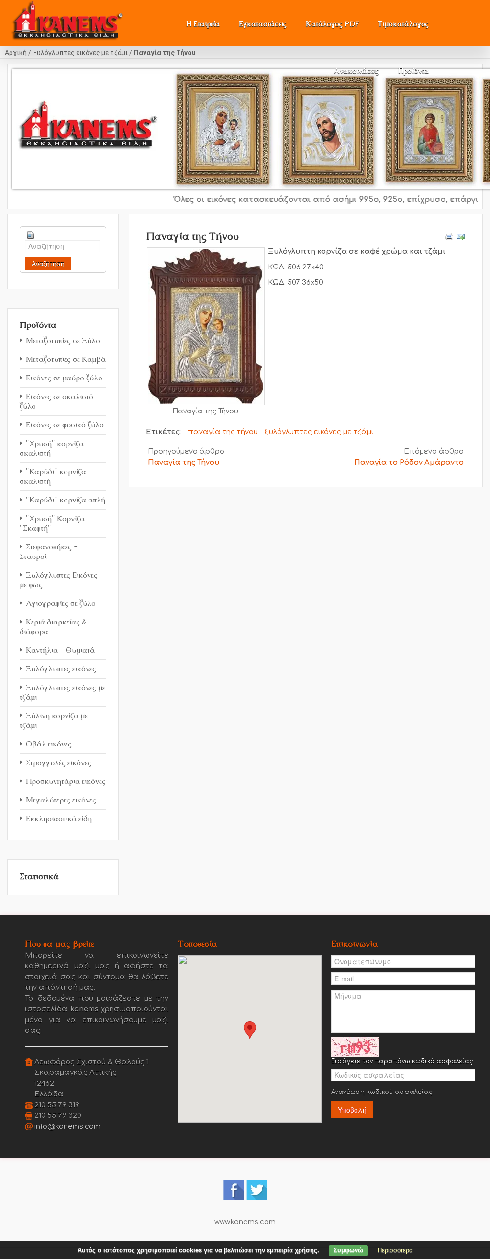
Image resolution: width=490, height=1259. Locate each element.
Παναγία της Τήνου (184, 462)
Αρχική (16, 52)
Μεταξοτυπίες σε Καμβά (66, 359)
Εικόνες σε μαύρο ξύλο (64, 378)
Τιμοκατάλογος (403, 23)
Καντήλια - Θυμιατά (60, 650)
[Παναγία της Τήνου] (206, 326)
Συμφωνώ (348, 1250)
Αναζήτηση (48, 263)
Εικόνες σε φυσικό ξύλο (65, 425)
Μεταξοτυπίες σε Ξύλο (63, 340)
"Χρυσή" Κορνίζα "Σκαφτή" (52, 523)
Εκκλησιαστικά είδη (59, 818)
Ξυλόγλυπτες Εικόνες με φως (59, 580)
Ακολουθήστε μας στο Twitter (256, 1190)
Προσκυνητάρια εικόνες (66, 781)
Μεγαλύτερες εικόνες (61, 800)
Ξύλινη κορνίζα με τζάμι (54, 720)
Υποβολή (352, 1109)
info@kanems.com (67, 1127)
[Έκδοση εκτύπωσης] (449, 236)
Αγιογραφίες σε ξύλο (61, 603)
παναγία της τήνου (223, 432)
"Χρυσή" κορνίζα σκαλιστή (52, 448)
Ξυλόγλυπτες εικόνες (61, 669)
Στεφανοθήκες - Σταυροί (49, 551)
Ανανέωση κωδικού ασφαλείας (382, 1092)
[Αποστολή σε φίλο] (461, 236)
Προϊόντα (413, 70)
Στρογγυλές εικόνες (58, 763)
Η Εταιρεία (203, 23)
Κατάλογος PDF (332, 23)
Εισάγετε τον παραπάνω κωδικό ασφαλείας (402, 1061)
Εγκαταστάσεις (263, 23)
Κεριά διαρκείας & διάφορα (53, 626)
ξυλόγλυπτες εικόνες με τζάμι (319, 432)
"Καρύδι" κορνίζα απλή (65, 500)
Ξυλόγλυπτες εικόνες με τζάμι (80, 52)
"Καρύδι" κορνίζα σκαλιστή (53, 476)
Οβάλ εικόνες (49, 744)
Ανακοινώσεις (356, 70)
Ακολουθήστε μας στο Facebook (233, 1190)
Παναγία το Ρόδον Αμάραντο (409, 462)
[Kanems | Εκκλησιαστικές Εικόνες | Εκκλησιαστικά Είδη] (68, 17)
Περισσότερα (395, 1250)
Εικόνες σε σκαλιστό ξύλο (56, 401)
